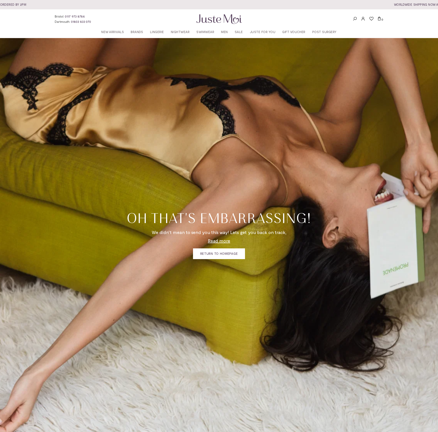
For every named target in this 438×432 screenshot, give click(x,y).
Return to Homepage (219, 253)
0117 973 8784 (75, 16)
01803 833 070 (81, 21)
